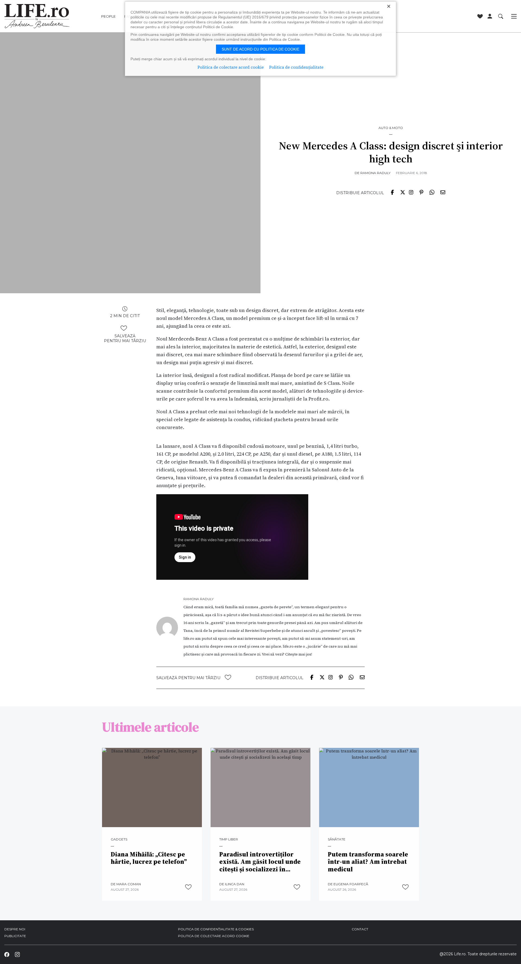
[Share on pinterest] (421, 192)
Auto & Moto (391, 128)
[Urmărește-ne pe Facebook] (6, 954)
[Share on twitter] (403, 192)
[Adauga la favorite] (123, 328)
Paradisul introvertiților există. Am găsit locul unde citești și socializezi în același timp (260, 862)
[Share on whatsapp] (432, 192)
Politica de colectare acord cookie (213, 936)
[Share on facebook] (392, 192)
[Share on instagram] (411, 192)
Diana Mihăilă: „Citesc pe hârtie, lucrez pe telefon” (149, 858)
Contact (360, 929)
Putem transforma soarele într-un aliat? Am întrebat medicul (368, 862)
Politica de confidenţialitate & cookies (216, 929)
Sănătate (336, 839)
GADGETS (119, 839)
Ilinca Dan (234, 884)
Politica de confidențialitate (296, 67)
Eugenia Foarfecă (350, 884)
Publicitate (15, 936)
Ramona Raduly (375, 173)
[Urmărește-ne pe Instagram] (17, 954)
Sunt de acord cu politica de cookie (260, 49)
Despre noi (14, 929)
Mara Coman (128, 884)
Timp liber (228, 839)
